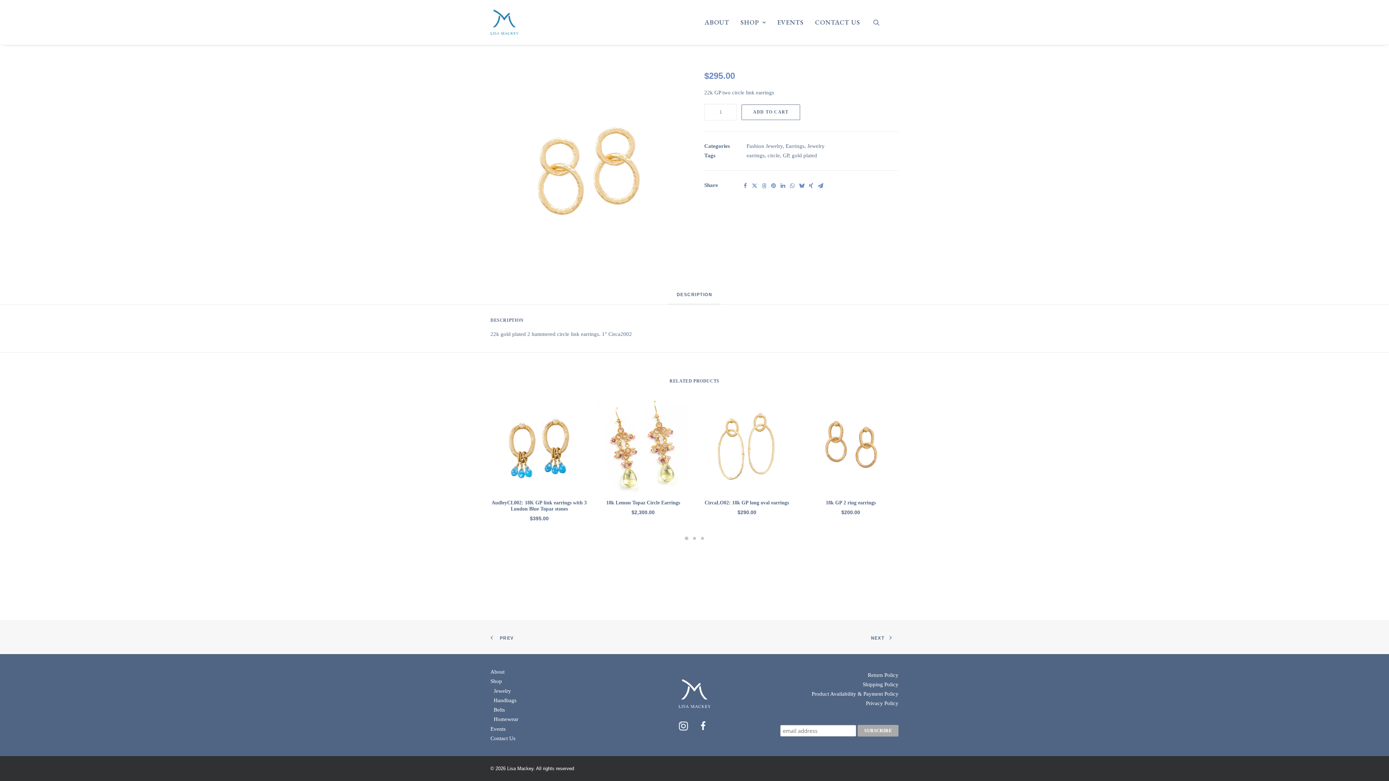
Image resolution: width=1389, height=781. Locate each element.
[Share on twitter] (754, 186)
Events (790, 22)
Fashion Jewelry (765, 146)
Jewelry (816, 146)
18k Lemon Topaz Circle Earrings (643, 502)
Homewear (506, 719)
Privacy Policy (882, 703)
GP (786, 155)
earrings (756, 155)
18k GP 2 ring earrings (851, 502)
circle (774, 155)
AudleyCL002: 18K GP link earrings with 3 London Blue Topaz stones (539, 506)
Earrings (795, 146)
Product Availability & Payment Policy (855, 694)
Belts (499, 710)
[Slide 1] (687, 538)
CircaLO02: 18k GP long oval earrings (747, 502)
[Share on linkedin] (782, 186)
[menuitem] (717, 22)
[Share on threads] (764, 186)
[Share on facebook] (745, 186)
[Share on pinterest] (773, 186)
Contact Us (837, 22)
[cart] (894, 25)
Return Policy (883, 675)
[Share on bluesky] (801, 186)
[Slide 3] (702, 538)
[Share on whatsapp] (792, 186)
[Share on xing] (811, 186)
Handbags (505, 700)
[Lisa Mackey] (504, 22)
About (717, 22)
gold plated (804, 155)
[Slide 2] (694, 538)
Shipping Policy (881, 684)
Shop (749, 22)
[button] (881, 22)
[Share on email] (820, 186)
